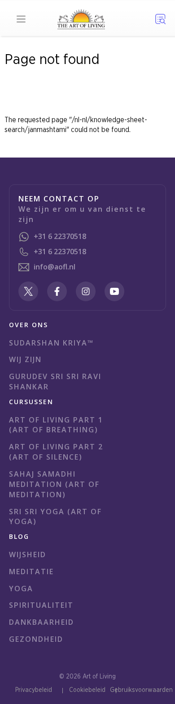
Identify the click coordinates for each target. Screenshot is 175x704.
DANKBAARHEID (41, 622)
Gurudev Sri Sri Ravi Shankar (55, 381)
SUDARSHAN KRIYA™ (51, 343)
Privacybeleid (33, 690)
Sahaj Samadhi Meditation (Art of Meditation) (54, 484)
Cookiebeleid (87, 690)
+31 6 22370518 (60, 236)
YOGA (21, 588)
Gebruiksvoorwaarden (141, 690)
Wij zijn (25, 359)
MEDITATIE (31, 571)
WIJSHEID (27, 554)
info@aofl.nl (54, 267)
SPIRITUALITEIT (41, 605)
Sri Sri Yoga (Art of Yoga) (55, 517)
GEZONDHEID (36, 639)
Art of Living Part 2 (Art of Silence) (56, 452)
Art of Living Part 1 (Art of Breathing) (56, 425)
